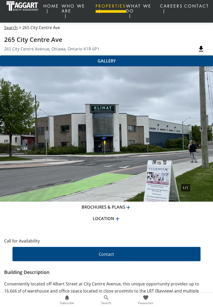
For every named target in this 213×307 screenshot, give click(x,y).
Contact (106, 254)
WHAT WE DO (138, 8)
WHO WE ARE (73, 8)
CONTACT (196, 6)
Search (11, 27)
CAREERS (171, 6)
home (51, 6)
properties (111, 6)
